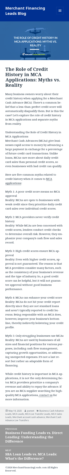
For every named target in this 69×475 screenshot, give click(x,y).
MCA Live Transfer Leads (37, 413)
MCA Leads (18, 413)
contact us (46, 395)
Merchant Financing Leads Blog (25, 10)
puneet (30, 410)
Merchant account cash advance (29, 417)
